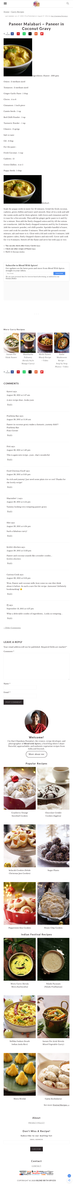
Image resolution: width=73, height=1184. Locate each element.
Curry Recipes (17, 12)
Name (7, 684)
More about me (36, 754)
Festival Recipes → (61, 1105)
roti (58, 240)
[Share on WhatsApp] (25, 33)
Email (7, 692)
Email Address (36, 1139)
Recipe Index (19, 252)
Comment (9, 651)
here (38, 246)
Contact (36, 1166)
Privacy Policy (36, 1123)
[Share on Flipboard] (42, 33)
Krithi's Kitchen (14, 559)
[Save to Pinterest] (19, 33)
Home (6, 12)
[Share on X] (31, 33)
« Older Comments (12, 628)
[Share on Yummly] (37, 33)
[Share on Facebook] (13, 33)
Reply (9, 405)
